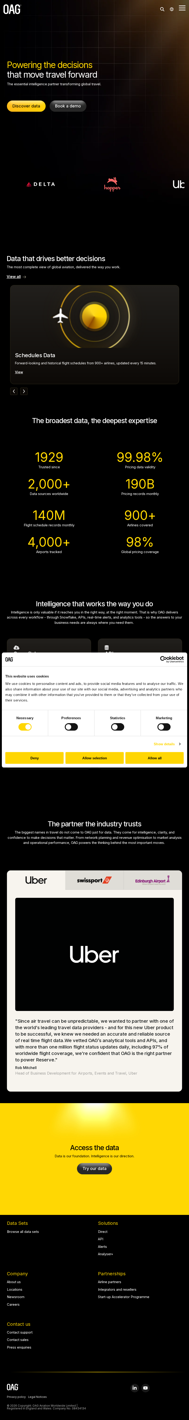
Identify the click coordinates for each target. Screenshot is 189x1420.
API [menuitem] (100, 1239)
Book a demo (68, 105)
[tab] (36, 880)
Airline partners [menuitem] (109, 1282)
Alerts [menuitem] (102, 1247)
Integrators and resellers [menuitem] (117, 1289)
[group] (95, 334)
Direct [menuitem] (102, 1232)
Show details (164, 744)
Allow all (155, 758)
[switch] (71, 727)
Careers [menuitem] (13, 1304)
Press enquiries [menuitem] (19, 1347)
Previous (14, 391)
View (19, 372)
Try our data (94, 1168)
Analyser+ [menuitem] (105, 1254)
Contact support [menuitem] (19, 1332)
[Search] (162, 9)
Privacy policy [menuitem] (16, 1397)
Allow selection (94, 758)
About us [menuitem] (14, 1282)
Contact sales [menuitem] (18, 1340)
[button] (182, 8)
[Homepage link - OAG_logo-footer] (13, 1387)
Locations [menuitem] (14, 1289)
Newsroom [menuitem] (15, 1297)
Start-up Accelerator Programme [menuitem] (123, 1297)
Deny (34, 758)
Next (24, 391)
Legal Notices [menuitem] (37, 1397)
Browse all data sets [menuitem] (23, 1232)
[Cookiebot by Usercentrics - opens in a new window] (163, 659)
